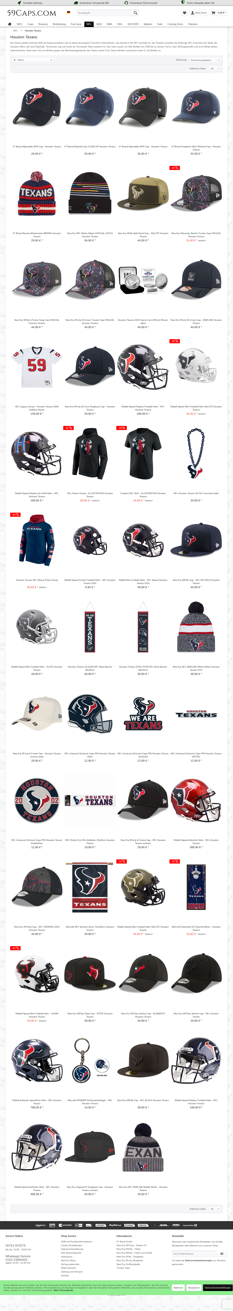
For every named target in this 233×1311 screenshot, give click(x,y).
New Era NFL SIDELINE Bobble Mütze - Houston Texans (143, 1188)
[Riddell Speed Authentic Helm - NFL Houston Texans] (196, 800)
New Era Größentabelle (128, 1264)
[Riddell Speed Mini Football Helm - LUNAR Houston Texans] (37, 974)
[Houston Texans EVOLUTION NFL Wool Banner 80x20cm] (143, 627)
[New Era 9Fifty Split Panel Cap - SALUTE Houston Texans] (143, 193)
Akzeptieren (194, 1287)
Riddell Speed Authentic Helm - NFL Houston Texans (196, 842)
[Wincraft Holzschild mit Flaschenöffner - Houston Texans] (196, 887)
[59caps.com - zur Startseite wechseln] (32, 14)
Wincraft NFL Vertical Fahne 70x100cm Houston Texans (90, 928)
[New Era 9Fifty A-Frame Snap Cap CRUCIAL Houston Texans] (37, 280)
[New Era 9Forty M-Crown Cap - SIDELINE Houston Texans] (196, 280)
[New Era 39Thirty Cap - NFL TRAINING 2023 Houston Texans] (37, 887)
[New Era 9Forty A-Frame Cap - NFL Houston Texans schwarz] (143, 800)
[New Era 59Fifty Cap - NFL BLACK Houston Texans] (143, 1060)
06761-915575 (16, 1245)
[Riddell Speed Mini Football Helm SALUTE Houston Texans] (196, 367)
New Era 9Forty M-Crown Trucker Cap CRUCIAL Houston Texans (90, 321)
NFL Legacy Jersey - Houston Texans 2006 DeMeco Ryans (36, 408)
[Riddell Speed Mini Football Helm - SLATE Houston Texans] (37, 627)
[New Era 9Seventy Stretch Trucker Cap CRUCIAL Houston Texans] (196, 193)
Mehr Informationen (63, 1290)
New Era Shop (68, 1260)
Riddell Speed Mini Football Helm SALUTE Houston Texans (196, 408)
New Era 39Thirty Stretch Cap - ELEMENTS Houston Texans (143, 1015)
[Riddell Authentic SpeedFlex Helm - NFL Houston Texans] (37, 1060)
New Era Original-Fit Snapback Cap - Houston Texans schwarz (90, 1188)
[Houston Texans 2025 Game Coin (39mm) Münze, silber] (143, 280)
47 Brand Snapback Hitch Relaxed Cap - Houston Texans (196, 148)
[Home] (10, 24)
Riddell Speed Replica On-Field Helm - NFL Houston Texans (37, 495)
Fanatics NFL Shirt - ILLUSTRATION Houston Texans (143, 495)
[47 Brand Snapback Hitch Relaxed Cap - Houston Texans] (196, 107)
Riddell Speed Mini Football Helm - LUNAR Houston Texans (37, 1015)
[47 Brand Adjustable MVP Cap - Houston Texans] (37, 107)
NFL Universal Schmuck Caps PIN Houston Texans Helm (90, 755)
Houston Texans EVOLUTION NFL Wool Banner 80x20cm (143, 668)
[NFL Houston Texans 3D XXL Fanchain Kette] (196, 453)
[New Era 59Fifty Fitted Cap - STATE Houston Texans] (90, 974)
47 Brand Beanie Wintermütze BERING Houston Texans (37, 235)
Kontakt (65, 1275)
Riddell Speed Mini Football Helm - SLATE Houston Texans (36, 668)
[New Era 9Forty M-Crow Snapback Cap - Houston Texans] (90, 367)
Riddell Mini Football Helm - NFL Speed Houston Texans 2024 (143, 581)
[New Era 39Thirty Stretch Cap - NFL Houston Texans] (196, 974)
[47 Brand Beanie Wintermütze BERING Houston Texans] (37, 193)
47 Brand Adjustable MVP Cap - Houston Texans (37, 146)
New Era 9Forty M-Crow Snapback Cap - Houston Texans (90, 408)
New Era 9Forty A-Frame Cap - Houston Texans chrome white (37, 755)
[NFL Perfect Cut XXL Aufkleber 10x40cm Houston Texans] (90, 800)
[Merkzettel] (184, 13)
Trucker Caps (123, 1268)
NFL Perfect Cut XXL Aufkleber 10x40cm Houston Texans (90, 842)
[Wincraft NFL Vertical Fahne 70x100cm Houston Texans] (90, 887)
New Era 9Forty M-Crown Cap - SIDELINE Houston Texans (196, 321)
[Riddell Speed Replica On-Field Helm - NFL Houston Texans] (37, 453)
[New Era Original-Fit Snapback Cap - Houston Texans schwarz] (90, 1147)
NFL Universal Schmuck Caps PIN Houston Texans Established (36, 842)
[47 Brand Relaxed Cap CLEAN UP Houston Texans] (90, 107)
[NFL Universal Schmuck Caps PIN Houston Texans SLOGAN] (143, 714)
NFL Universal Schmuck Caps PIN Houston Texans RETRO (196, 755)
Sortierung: (181, 60)
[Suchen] (135, 13)
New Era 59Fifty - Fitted (128, 1249)
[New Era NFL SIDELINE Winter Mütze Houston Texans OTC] (196, 627)
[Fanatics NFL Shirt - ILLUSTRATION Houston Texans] (143, 453)
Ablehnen (178, 1287)
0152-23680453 (16, 1259)
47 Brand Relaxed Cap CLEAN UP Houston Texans (90, 146)
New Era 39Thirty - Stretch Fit (131, 1245)
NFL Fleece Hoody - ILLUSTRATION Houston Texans (90, 495)
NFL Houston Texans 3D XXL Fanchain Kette (196, 493)
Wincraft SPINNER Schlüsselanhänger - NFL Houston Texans (90, 1102)
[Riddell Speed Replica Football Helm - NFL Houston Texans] (143, 367)
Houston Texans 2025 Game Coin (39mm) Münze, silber (143, 321)
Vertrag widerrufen (70, 1264)
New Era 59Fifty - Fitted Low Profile (134, 1253)
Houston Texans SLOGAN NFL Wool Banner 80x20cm (90, 668)
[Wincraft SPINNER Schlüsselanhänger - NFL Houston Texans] (90, 1060)
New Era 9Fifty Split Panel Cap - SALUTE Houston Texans (143, 235)
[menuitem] (108, 13)
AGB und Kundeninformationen (76, 1241)
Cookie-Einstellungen (71, 1245)
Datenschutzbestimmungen (198, 1260)
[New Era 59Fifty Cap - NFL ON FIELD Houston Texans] (196, 540)
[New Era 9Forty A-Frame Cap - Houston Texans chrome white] (37, 714)
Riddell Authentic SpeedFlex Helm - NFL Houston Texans (36, 1102)
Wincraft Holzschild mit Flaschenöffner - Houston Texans (196, 928)
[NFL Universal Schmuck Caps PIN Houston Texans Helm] (90, 714)
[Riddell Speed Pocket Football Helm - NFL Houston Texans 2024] (90, 540)
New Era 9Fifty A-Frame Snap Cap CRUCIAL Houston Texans (36, 321)
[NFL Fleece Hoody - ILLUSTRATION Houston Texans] (90, 453)
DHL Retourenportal (71, 1253)
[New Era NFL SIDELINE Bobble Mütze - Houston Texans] (143, 1147)
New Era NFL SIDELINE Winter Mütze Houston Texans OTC (196, 668)
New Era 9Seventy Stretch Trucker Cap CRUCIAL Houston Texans (196, 235)
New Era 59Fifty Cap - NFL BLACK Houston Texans (143, 1100)
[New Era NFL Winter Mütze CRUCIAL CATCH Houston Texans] (90, 193)
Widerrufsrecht (68, 1268)
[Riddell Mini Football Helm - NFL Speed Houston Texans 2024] (143, 540)
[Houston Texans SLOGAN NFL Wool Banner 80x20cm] (90, 627)
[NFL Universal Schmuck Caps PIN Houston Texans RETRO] (196, 714)
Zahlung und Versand (72, 1271)
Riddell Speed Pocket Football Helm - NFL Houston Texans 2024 (90, 581)
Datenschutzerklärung (72, 1249)
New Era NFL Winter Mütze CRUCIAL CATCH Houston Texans (90, 235)
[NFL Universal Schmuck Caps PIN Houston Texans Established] (37, 800)
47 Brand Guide (124, 1241)
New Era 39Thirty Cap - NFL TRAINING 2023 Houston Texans (37, 928)
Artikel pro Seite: (198, 68)
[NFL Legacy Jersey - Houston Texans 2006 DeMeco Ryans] (37, 367)
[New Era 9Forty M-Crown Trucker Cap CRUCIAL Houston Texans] (90, 280)
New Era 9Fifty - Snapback (129, 1256)
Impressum (66, 1256)
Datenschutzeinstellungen (218, 1287)
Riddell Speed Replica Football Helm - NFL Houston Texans (143, 408)
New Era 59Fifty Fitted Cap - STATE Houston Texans (90, 1015)
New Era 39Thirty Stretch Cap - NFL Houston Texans (196, 1015)
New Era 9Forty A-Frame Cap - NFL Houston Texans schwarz (143, 842)
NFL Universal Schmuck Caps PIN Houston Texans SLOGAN (143, 755)
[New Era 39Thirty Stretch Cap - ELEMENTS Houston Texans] (143, 974)
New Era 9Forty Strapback (129, 1260)
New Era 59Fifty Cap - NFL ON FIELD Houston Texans (196, 581)
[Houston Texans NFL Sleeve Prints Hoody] (37, 540)
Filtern (20, 60)
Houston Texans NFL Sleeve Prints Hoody (37, 580)
